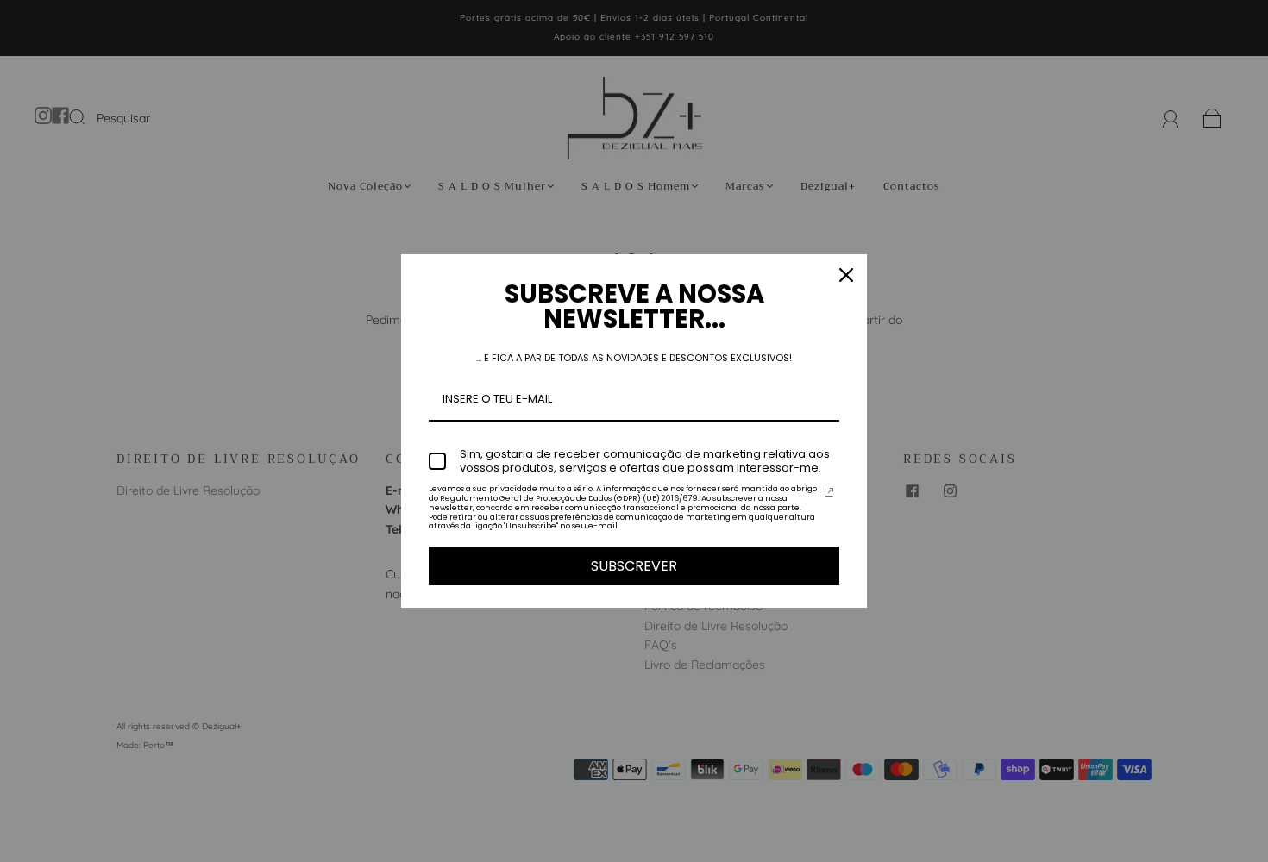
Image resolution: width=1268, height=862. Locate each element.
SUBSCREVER (634, 566)
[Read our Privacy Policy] (829, 492)
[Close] (846, 275)
